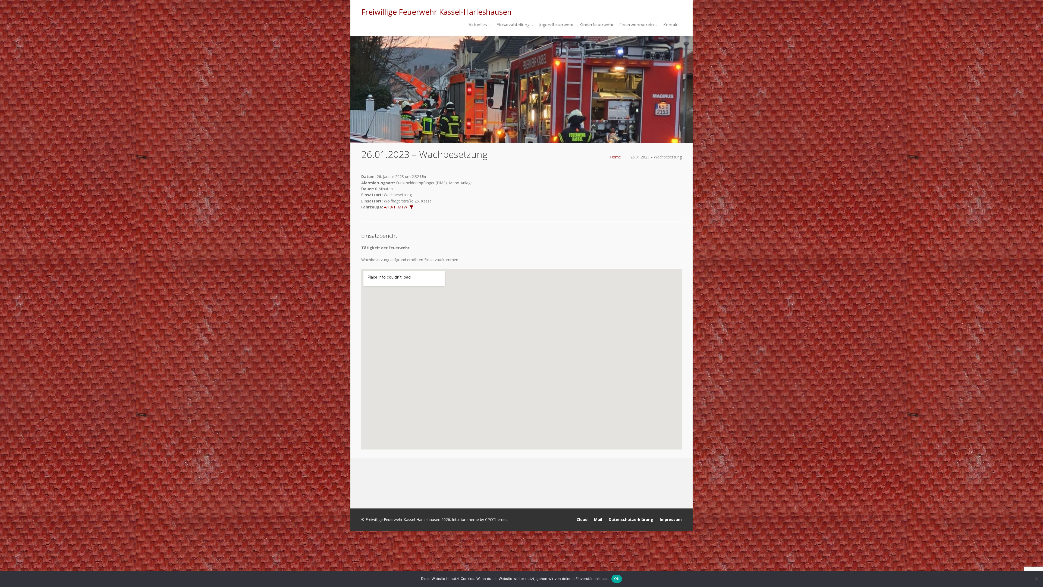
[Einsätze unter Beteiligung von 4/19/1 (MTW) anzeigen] (411, 207)
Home (615, 157)
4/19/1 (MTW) (396, 207)
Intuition (459, 519)
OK (616, 578)
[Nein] (1036, 579)
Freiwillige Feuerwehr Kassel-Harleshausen (436, 12)
